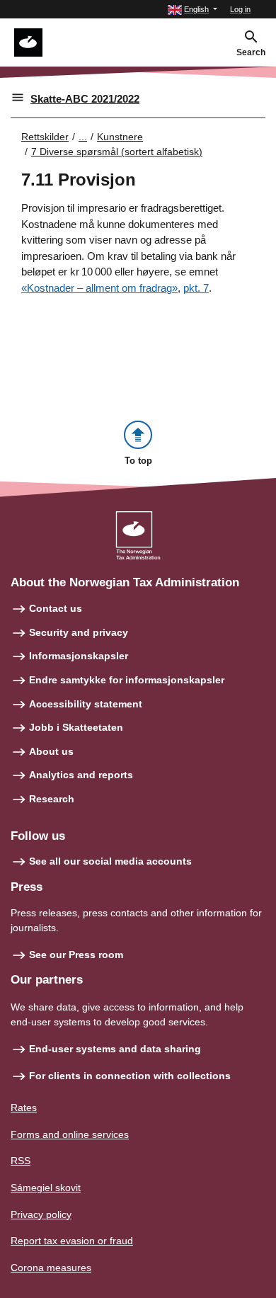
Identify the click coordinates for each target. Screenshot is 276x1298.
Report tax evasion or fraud (72, 1240)
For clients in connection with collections (130, 1075)
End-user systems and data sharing (115, 1048)
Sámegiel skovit (46, 1187)
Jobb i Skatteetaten (76, 727)
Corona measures (51, 1267)
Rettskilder (45, 136)
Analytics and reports (81, 774)
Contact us (55, 608)
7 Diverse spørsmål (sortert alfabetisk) (116, 151)
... (83, 136)
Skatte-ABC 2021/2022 (84, 99)
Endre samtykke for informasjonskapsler (126, 679)
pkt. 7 (196, 288)
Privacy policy (41, 1214)
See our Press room (76, 954)
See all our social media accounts (110, 861)
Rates (24, 1107)
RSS (20, 1160)
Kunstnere (120, 136)
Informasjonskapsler (78, 655)
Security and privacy (78, 632)
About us (51, 751)
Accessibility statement (85, 704)
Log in (240, 9)
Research (51, 798)
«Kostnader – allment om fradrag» (99, 288)
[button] (192, 10)
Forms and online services (70, 1134)
